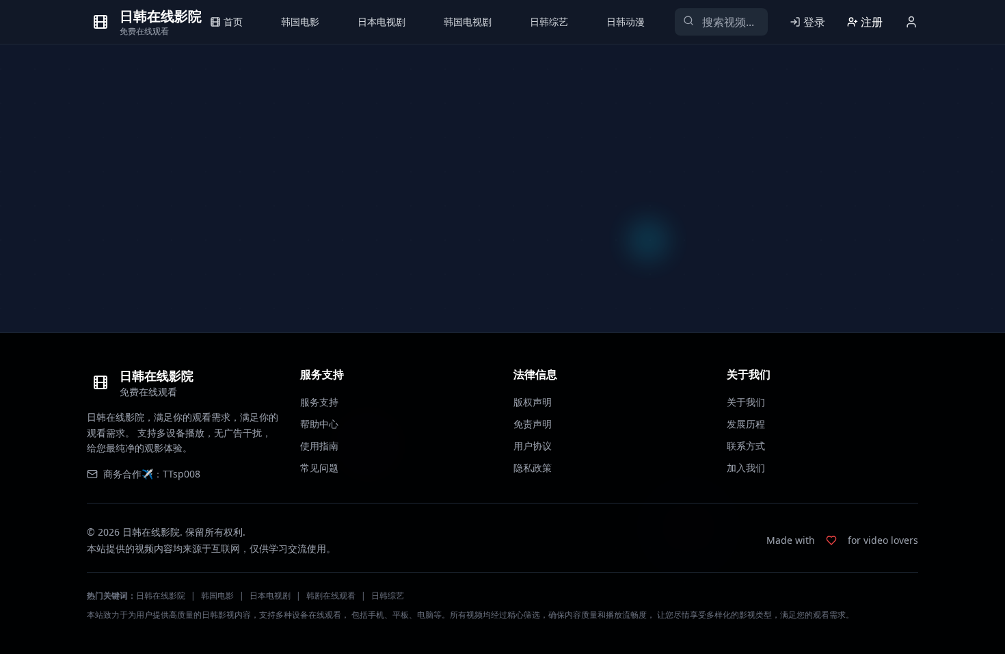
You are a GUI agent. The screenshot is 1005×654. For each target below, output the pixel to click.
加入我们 (746, 467)
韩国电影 (217, 595)
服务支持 (319, 401)
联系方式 (746, 445)
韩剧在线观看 (331, 595)
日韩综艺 (387, 595)
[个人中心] (911, 22)
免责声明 (532, 423)
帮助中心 (319, 423)
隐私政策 (532, 467)
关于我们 (746, 401)
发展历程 (746, 423)
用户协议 (532, 445)
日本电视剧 (270, 595)
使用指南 (319, 445)
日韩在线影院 (160, 595)
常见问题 (319, 467)
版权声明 (532, 401)
